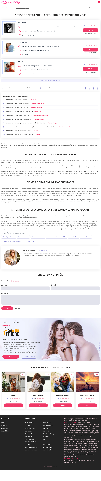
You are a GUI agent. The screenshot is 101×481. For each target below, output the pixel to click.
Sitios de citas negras (31, 447)
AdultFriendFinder (38, 103)
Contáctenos (5, 428)
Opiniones (4, 425)
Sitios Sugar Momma (8, 237)
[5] (19, 281)
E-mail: (53, 285)
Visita (90, 30)
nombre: (4, 285)
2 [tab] (99, 345)
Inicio (2, 422)
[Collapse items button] (50, 80)
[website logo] (9, 28)
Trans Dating (46, 437)
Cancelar (17, 308)
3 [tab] (99, 348)
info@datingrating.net (70, 422)
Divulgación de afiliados (71, 458)
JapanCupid (37, 111)
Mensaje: (4, 293)
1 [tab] (99, 343)
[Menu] (99, 2)
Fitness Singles (52, 123)
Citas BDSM (46, 431)
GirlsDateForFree (36, 107)
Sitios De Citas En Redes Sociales (57, 237)
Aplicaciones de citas (38, 237)
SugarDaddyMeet (48, 447)
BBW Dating (46, 428)
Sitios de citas (47, 422)
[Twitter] (93, 88)
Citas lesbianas (47, 444)
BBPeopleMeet (29, 434)
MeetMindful (28, 431)
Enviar (7, 308)
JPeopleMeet (28, 437)
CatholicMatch (47, 450)
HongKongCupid (39, 119)
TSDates (33, 100)
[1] (11, 281)
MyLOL (45, 439)
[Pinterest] (97, 88)
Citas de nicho (74, 237)
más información (90, 33)
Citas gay (27, 444)
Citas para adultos (48, 425)
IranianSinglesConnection (41, 115)
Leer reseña (14, 401)
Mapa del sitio (5, 431)
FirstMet (27, 425)
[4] (17, 281)
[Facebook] (85, 88)
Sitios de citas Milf (23, 237)
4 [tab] (99, 350)
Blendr (36, 131)
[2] (13, 281)
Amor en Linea (29, 422)
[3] (15, 281)
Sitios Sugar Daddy (48, 434)
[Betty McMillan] (12, 257)
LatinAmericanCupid (31, 450)
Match (38, 134)
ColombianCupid (30, 428)
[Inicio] (10, 2)
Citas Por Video (29, 241)
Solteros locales (86, 237)
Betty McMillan (29, 250)
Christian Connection (65, 127)
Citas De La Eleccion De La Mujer (12, 241)
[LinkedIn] (89, 88)
